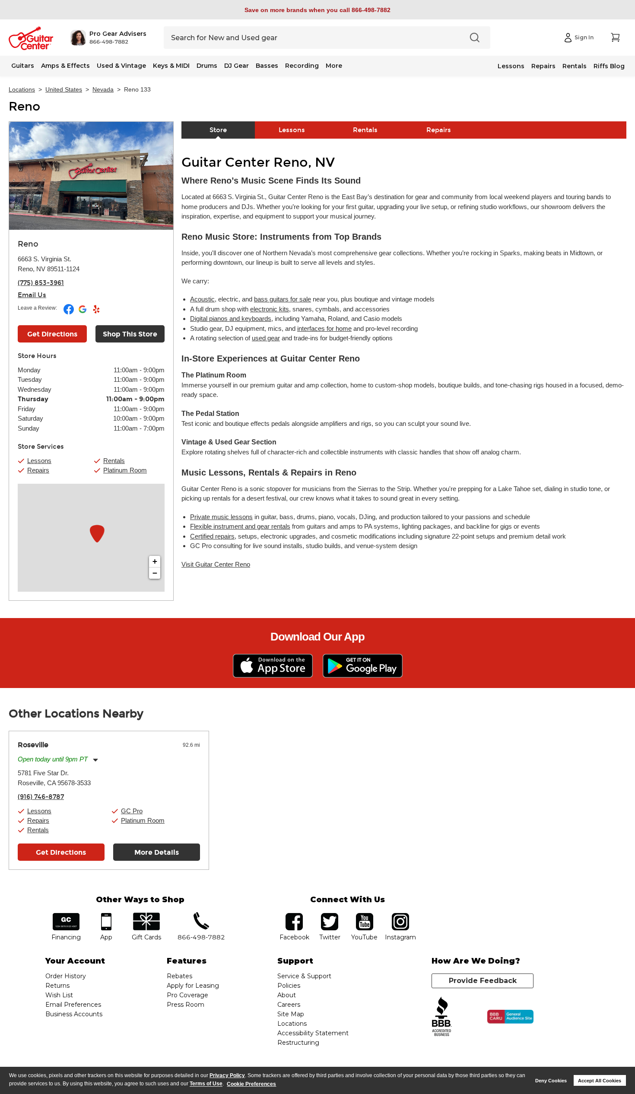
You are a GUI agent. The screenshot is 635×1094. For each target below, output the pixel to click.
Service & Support (304, 976)
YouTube (364, 916)
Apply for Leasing (193, 985)
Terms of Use (206, 1084)
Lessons (511, 66)
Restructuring (298, 1042)
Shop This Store (130, 334)
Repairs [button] (38, 470)
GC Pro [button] (132, 811)
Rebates (179, 976)
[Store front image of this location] (91, 176)
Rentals (574, 66)
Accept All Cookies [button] (599, 1080)
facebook (294, 916)
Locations (22, 89)
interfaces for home (324, 328)
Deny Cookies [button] (551, 1080)
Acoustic (202, 299)
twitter (329, 916)
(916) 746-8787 (41, 797)
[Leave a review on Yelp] (96, 313)
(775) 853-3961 (41, 283)
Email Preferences (73, 1004)
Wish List (59, 995)
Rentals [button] (114, 460)
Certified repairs (212, 536)
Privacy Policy (227, 1075)
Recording (302, 66)
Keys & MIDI (171, 66)
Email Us (32, 295)
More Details (156, 852)
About (286, 995)
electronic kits (269, 309)
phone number (201, 916)
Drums (207, 66)
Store (218, 130)
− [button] (154, 572)
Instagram (400, 916)
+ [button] (154, 561)
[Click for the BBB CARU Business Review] (510, 1017)
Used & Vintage (121, 66)
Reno (24, 107)
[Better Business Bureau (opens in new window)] (442, 1017)
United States (63, 89)
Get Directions (52, 334)
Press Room (185, 1004)
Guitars (22, 66)
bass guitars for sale (282, 299)
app (106, 916)
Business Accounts (73, 1014)
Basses (267, 66)
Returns (57, 985)
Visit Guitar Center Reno (215, 564)
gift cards (146, 916)
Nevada (103, 89)
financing (66, 916)
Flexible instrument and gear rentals (240, 526)
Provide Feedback (483, 981)
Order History (65, 976)
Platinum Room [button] (125, 470)
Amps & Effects (65, 66)
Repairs (543, 66)
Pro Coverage (187, 995)
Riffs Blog (609, 66)
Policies (288, 985)
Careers (288, 1004)
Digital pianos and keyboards (230, 318)
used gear (266, 338)
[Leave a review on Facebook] (69, 313)
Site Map (290, 1014)
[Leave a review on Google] (83, 313)
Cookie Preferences (251, 1084)
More (334, 66)
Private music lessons (221, 516)
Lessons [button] (39, 460)
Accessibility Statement (313, 1033)
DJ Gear (236, 66)
